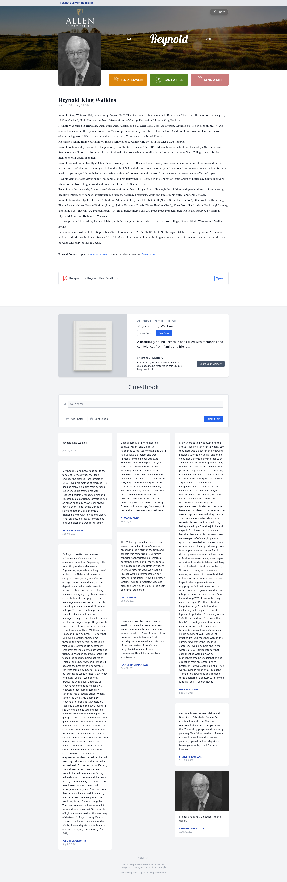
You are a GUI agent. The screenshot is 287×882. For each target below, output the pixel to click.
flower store (148, 254)
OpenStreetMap (147, 872)
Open (219, 278)
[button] (202, 791)
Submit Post (213, 418)
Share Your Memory (211, 363)
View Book (145, 333)
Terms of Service (152, 867)
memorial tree (98, 254)
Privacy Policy (134, 867)
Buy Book (164, 333)
